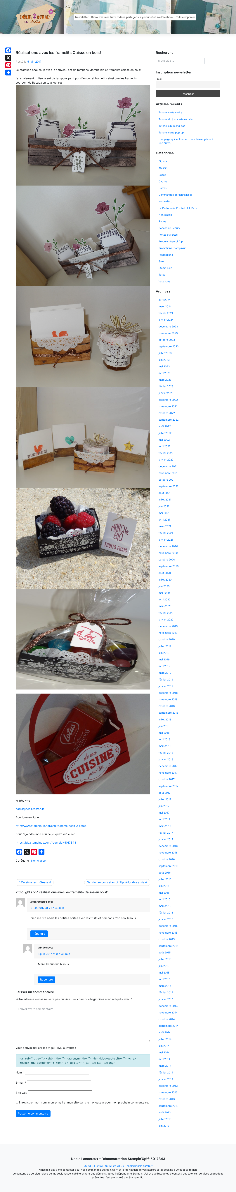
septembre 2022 (168, 419)
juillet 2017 (165, 799)
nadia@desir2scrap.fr (30, 809)
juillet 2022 (165, 433)
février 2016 (166, 912)
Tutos (162, 274)
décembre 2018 (168, 692)
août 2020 (165, 572)
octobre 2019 (167, 639)
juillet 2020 (165, 579)
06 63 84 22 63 (93, 1165)
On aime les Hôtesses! (36, 882)
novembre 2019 (168, 632)
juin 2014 (164, 1045)
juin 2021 (164, 506)
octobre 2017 (167, 779)
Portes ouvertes (168, 234)
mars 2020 (165, 606)
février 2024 (166, 313)
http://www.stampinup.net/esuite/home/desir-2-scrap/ (51, 826)
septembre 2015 (168, 945)
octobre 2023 (167, 339)
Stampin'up (165, 267)
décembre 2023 (168, 326)
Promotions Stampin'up (172, 248)
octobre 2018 (167, 706)
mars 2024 (165, 306)
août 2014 (165, 1032)
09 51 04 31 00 (114, 1165)
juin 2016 (164, 885)
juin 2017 (164, 805)
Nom (20, 1072)
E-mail (21, 1082)
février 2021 (166, 532)
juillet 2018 (165, 719)
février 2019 (166, 679)
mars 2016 (165, 905)
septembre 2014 (168, 1025)
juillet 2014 (165, 1039)
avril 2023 (165, 373)
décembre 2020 (168, 546)
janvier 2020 (166, 619)
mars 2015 (165, 985)
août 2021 (165, 492)
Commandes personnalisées (175, 194)
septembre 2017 (168, 786)
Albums (163, 161)
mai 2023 (164, 366)
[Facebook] (8, 50)
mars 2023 (165, 379)
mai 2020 (164, 592)
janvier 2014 (166, 1079)
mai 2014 (164, 1052)
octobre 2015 (167, 939)
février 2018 (166, 752)
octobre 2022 (167, 413)
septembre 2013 (168, 1105)
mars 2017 (165, 826)
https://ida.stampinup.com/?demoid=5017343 (46, 842)
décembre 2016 (168, 845)
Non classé (38, 860)
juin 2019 (164, 652)
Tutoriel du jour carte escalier (176, 119)
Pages (162, 221)
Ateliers (163, 168)
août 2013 (165, 1112)
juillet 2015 (165, 959)
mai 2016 (164, 892)
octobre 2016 (167, 859)
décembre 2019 (168, 626)
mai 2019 (164, 659)
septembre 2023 (169, 346)
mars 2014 (165, 1065)
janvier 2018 (166, 759)
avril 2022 (164, 446)
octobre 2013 (167, 1099)
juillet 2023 (165, 353)
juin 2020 (164, 586)
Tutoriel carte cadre (170, 112)
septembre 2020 (169, 566)
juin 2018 (164, 726)
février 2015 (166, 992)
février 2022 (166, 452)
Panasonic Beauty (169, 228)
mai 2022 (164, 439)
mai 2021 (164, 512)
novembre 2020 (168, 552)
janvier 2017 (166, 839)
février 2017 (166, 832)
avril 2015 (164, 979)
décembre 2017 (168, 766)
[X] (8, 57)
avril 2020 (165, 599)
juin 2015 (164, 965)
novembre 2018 (168, 699)
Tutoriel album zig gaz (172, 125)
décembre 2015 (168, 925)
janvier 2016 (166, 919)
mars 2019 (165, 672)
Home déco (165, 201)
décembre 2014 (168, 1005)
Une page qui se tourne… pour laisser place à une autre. (186, 140)
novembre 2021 (168, 473)
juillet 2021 (165, 499)
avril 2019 (164, 666)
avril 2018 (164, 739)
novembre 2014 (168, 1012)
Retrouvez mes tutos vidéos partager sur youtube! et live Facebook (132, 17)
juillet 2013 (165, 1119)
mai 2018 (164, 732)
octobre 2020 (167, 559)
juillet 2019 (165, 646)
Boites (162, 174)
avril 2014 (164, 1059)
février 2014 (166, 1072)
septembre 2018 (168, 712)
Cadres (163, 181)
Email (159, 78)
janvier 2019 (166, 686)
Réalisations (166, 254)
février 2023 (166, 386)
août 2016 (165, 872)
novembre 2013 (168, 1092)
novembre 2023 (168, 333)
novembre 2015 (168, 932)
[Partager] (8, 72)
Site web (21, 1092)
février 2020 (166, 612)
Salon (162, 261)
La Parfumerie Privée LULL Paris (178, 208)
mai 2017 (164, 812)
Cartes (162, 188)
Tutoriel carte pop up (171, 132)
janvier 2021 (166, 539)
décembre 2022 (168, 399)
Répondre (39, 933)
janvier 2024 (166, 319)
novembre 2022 (168, 406)
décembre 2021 (168, 466)
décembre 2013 (168, 1085)
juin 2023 (164, 359)
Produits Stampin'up (171, 241)
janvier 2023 (166, 392)
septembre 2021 (168, 486)
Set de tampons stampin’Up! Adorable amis (115, 882)
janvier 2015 (166, 999)
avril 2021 (164, 519)
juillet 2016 (165, 879)
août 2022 (165, 426)
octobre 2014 (167, 1019)
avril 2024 (165, 299)
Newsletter (81, 17)
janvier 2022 (166, 459)
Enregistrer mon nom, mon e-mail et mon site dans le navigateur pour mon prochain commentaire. (84, 1102)
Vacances (164, 281)
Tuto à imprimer (185, 17)
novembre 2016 (168, 852)
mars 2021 (165, 526)
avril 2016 (164, 899)
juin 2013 (164, 1125)
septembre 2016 (168, 865)
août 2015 (165, 952)
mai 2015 (164, 972)
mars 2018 (165, 745)
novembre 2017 (168, 772)
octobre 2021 (167, 479)
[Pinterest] (8, 65)
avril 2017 (164, 819)
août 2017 (165, 792)
